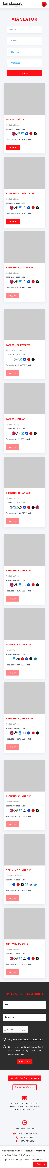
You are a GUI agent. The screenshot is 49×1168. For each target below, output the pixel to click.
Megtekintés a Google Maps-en (24, 1078)
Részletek (13, 147)
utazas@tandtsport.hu (27, 1133)
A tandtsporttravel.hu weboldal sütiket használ (22, 1150)
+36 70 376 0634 (27, 1141)
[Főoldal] (10, 4)
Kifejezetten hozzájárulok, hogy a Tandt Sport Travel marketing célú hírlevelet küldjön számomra (25, 1050)
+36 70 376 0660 (27, 1137)
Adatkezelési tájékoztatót (31, 1039)
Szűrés (25, 73)
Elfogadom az (25, 1039)
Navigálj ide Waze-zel (24, 1087)
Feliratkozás (24, 1061)
